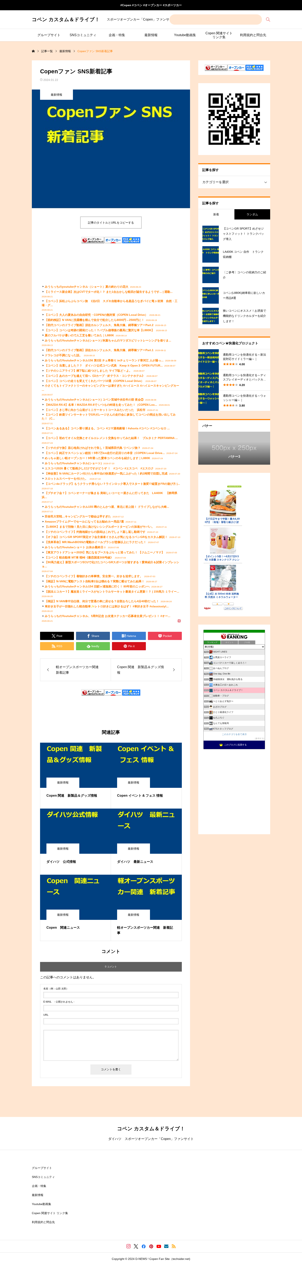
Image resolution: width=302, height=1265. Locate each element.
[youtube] (159, 1246)
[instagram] (128, 1246)
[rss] (174, 1246)
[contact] (166, 1246)
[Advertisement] (111, 260)
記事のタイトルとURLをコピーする (111, 222)
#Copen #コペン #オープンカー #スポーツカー (151, 5)
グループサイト (48, 35)
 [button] (201, 448)
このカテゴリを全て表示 (234, 734)
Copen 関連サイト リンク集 (219, 35)
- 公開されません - (58, 1002)
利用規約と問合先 (253, 35)
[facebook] (143, 1246)
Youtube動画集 (185, 35)
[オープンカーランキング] (93, 241)
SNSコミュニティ (83, 35)
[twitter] (136, 1246)
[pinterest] (151, 1246)
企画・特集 (117, 35)
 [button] (266, 448)
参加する (260, 738)
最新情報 (151, 35)
